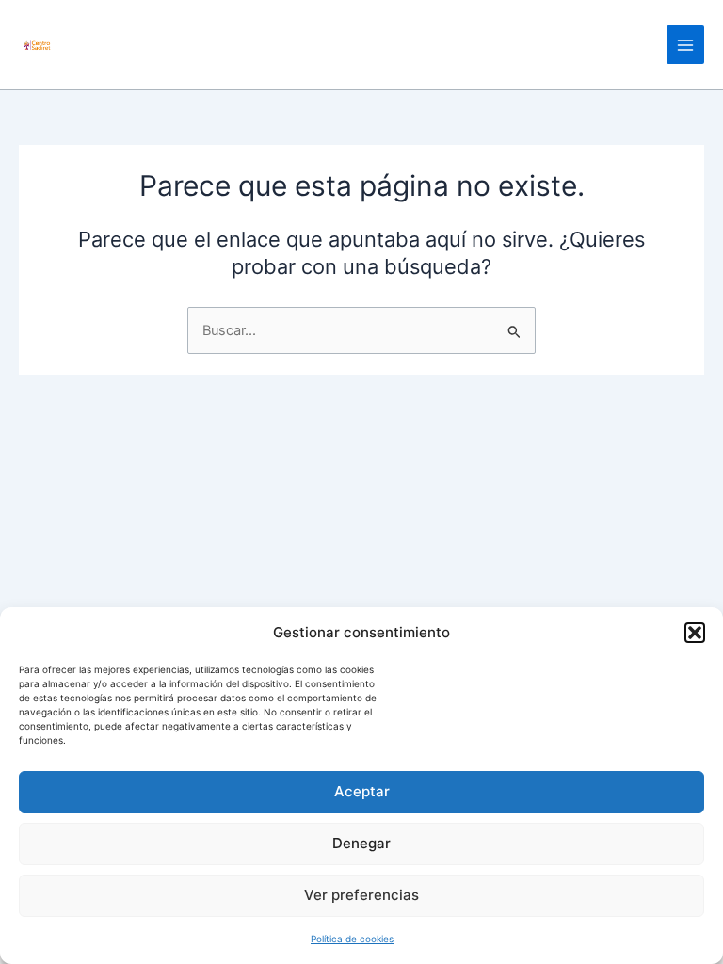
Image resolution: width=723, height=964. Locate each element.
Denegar (361, 843)
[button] (694, 632)
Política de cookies (352, 938)
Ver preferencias (361, 895)
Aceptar (362, 791)
